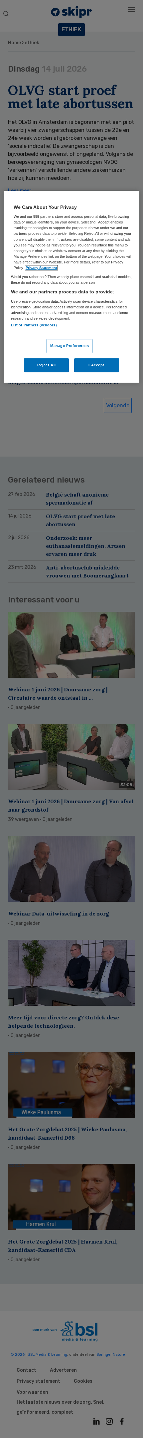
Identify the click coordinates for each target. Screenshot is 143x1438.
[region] (72, 287)
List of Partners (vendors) (34, 325)
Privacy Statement (41, 268)
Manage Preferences (69, 346)
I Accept (96, 365)
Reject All (46, 365)
